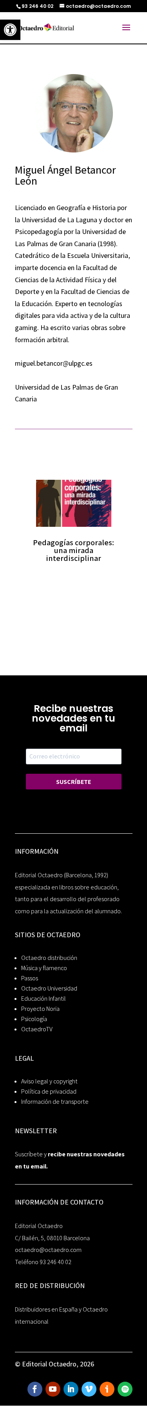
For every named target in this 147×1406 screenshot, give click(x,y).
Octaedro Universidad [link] (49, 988)
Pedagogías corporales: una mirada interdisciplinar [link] (73, 550)
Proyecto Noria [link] (40, 1009)
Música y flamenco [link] (44, 968)
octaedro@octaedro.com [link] (48, 1250)
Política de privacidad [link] (48, 1091)
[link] (10, 30)
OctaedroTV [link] (37, 1029)
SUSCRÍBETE (73, 782)
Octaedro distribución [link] (49, 958)
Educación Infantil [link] (43, 998)
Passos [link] (29, 978)
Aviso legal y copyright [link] (49, 1081)
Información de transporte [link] (55, 1102)
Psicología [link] (34, 1019)
